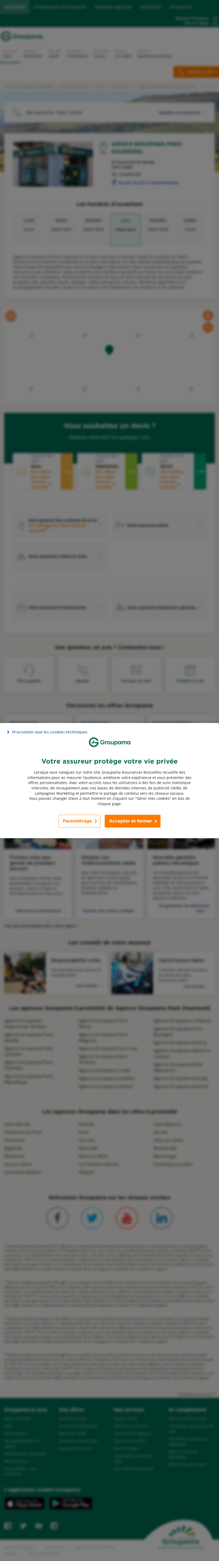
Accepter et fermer (130, 821)
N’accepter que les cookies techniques (49, 732)
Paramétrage (77, 821)
